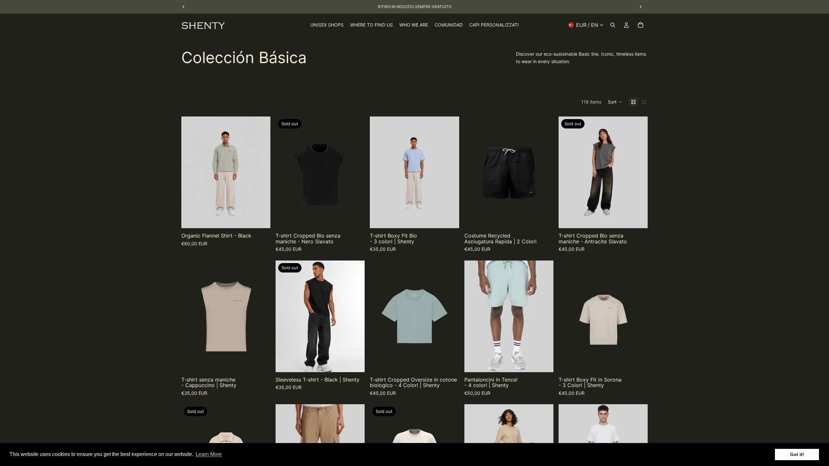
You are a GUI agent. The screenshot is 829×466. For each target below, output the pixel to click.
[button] (615, 102)
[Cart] (640, 25)
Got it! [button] (797, 454)
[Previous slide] (191, 172)
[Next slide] (260, 172)
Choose (454, 218)
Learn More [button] (209, 454)
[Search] (613, 25)
